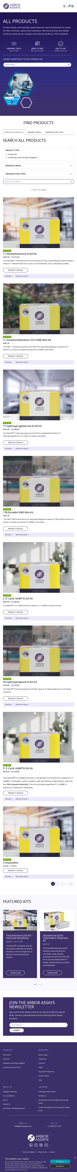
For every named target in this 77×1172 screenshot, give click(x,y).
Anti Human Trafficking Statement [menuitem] (14, 1108)
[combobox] (37, 65)
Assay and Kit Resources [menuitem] (46, 1072)
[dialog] (38, 1164)
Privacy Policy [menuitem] (42, 1152)
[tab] (34, 984)
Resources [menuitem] (43, 1050)
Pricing (8, 276)
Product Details (15, 270)
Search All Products (14, 132)
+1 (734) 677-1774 (54, 1126)
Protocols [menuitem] (41, 1063)
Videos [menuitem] (40, 1067)
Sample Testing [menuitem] (43, 1076)
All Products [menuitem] (7, 1055)
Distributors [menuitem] (42, 1096)
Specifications (21, 276)
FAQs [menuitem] (40, 1080)
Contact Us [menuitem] (6, 1104)
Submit (16, 1030)
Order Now (15, 973)
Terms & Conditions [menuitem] (28, 1152)
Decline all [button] (60, 1166)
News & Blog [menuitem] (42, 1055)
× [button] (74, 1158)
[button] (38, 150)
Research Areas (34, 132)
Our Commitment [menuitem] (8, 1096)
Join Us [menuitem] (5, 1100)
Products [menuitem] (7, 1050)
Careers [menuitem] (52, 1152)
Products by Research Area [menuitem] (12, 1067)
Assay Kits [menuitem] (6, 1059)
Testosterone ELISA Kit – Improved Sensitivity (19, 937)
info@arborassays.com (22, 1126)
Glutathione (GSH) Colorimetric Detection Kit (55, 938)
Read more (24, 1170)
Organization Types (54, 132)
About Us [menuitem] (7, 1087)
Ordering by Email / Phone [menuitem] (46, 1092)
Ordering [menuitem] (43, 1087)
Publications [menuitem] (42, 1059)
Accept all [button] (60, 1161)
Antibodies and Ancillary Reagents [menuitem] (14, 1063)
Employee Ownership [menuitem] (10, 1092)
